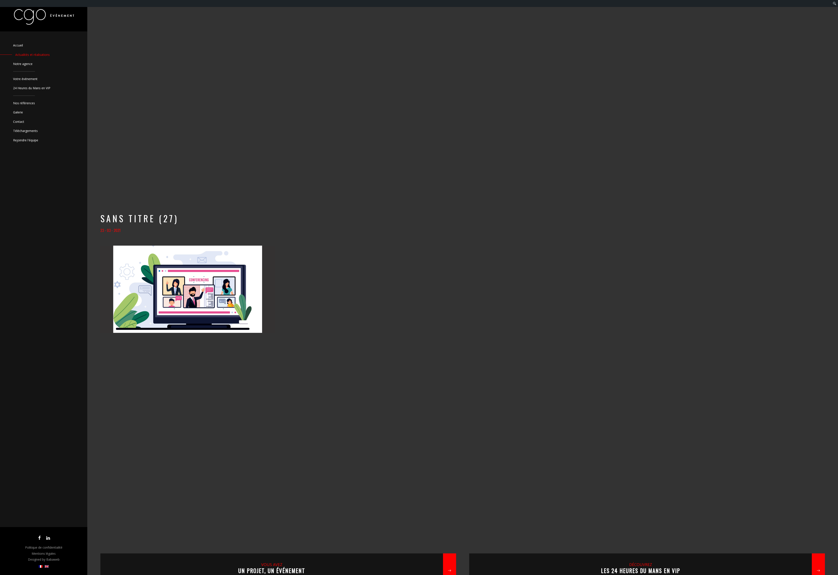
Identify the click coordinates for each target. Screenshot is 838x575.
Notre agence (23, 64)
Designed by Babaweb (44, 559)
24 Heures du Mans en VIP (31, 88)
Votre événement (25, 79)
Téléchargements (25, 131)
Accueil (18, 45)
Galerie (18, 112)
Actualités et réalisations (32, 55)
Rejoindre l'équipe (25, 140)
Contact (18, 122)
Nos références (24, 103)
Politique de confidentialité (43, 547)
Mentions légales (44, 553)
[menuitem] (41, 566)
